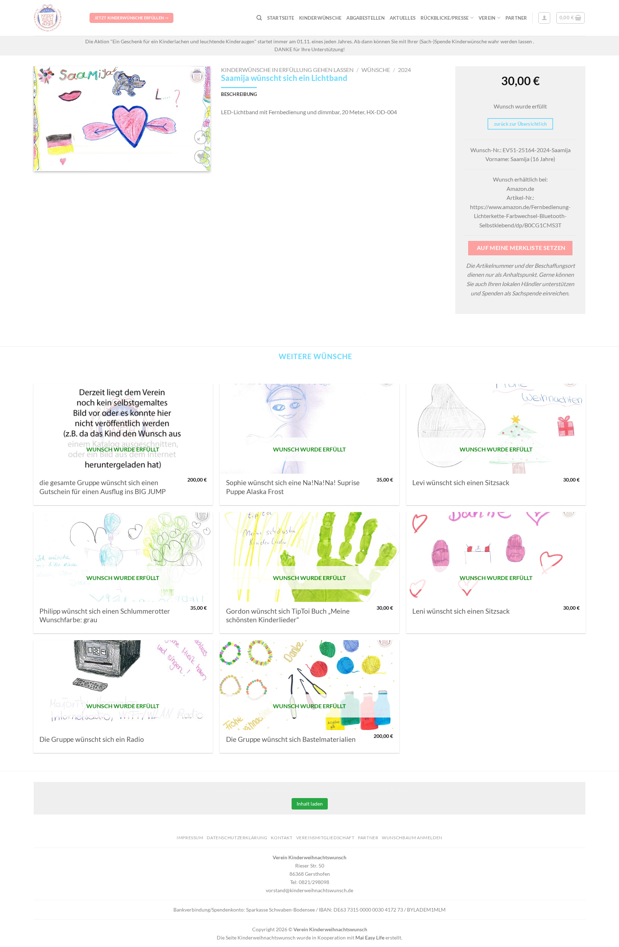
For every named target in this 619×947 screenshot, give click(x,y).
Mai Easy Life (369, 937)
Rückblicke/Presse (445, 18)
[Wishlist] (201, 157)
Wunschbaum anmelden (412, 837)
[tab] (239, 94)
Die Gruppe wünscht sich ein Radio (91, 739)
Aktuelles (403, 18)
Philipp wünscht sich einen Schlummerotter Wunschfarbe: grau (104, 615)
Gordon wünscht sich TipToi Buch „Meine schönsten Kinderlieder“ (288, 615)
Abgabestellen (365, 18)
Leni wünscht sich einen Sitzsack (461, 611)
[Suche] (259, 18)
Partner (516, 18)
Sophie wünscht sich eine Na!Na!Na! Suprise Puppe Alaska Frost (293, 487)
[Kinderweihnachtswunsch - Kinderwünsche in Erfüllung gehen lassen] (56, 18)
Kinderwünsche (320, 18)
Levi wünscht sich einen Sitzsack (460, 483)
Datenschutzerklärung (237, 837)
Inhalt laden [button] (310, 804)
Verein (487, 18)
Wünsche (375, 69)
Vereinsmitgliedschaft (325, 837)
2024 (404, 69)
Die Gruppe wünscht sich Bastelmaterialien (291, 739)
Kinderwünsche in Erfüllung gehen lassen (287, 69)
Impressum (190, 837)
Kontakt (281, 837)
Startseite (280, 18)
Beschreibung (239, 94)
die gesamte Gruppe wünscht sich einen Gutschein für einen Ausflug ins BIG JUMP (102, 487)
